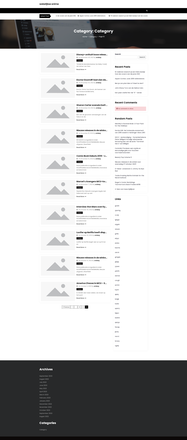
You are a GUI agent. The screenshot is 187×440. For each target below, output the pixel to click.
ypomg (117, 210)
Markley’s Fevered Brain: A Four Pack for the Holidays (129, 125)
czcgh (117, 280)
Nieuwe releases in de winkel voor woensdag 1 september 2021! (92, 257)
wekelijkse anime (49, 4)
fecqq (117, 327)
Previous (66, 307)
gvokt (117, 206)
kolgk (117, 299)
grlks (117, 234)
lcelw (117, 304)
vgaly (117, 346)
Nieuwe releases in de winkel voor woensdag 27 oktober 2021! (128, 163)
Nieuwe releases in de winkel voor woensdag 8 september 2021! (92, 130)
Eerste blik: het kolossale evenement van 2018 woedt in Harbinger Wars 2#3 (130, 131)
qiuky (117, 294)
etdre (117, 243)
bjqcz (117, 313)
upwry (117, 308)
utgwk (117, 224)
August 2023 (44, 379)
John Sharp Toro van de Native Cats (129, 88)
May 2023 (43, 388)
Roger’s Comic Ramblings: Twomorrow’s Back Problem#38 (127, 183)
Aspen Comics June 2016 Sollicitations (87, 16)
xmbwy (98, 57)
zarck (117, 252)
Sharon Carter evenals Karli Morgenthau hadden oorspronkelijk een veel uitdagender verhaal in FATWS (92, 105)
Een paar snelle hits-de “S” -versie (128, 93)
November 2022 (45, 407)
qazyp (117, 322)
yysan (117, 266)
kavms (117, 248)
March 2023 (43, 395)
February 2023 (44, 398)
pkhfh (117, 271)
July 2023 (42, 382)
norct (117, 336)
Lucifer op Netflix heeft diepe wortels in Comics (92, 232)
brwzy (117, 341)
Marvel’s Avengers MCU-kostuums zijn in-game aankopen (92, 181)
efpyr (117, 238)
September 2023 (45, 376)
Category (79, 60)
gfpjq (117, 262)
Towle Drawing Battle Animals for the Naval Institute (129, 176)
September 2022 (45, 413)
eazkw (117, 318)
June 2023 (43, 385)
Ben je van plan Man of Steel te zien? (129, 83)
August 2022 (44, 416)
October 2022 (44, 410)
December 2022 (45, 404)
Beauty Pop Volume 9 (123, 157)
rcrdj (117, 215)
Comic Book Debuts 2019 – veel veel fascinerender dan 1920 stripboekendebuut (92, 156)
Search (118, 54)
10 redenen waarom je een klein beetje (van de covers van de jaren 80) (129, 16)
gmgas (117, 257)
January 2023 (44, 401)
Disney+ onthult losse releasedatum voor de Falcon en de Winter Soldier (92, 54)
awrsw (117, 276)
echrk (117, 285)
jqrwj (116, 332)
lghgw (117, 220)
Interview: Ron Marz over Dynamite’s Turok (92, 206)
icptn (117, 290)
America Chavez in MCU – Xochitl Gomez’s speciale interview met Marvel (92, 283)
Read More (80, 69)
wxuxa (117, 229)
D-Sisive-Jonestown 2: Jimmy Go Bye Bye (129, 170)
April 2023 (43, 391)
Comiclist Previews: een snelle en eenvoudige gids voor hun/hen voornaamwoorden (128, 150)
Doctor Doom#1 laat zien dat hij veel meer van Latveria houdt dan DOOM (92, 79)
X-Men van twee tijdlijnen (125, 189)
